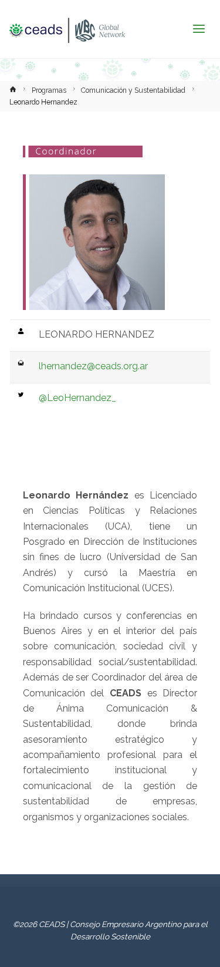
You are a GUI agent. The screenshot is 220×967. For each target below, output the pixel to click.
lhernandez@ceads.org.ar (93, 366)
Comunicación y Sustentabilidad (133, 90)
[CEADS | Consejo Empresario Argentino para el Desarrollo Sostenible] (67, 29)
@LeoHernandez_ (77, 397)
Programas (49, 90)
